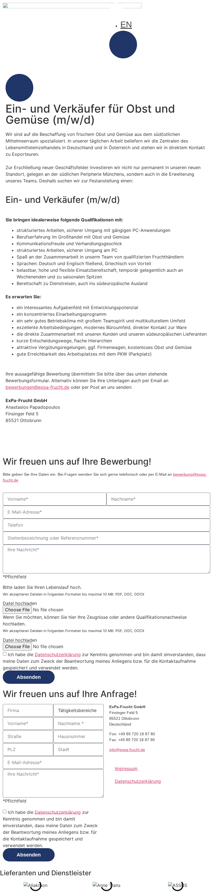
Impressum (126, 768)
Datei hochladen (20, 603)
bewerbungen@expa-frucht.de (37, 387)
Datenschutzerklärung (58, 654)
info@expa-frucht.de (127, 749)
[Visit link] (106, 88)
